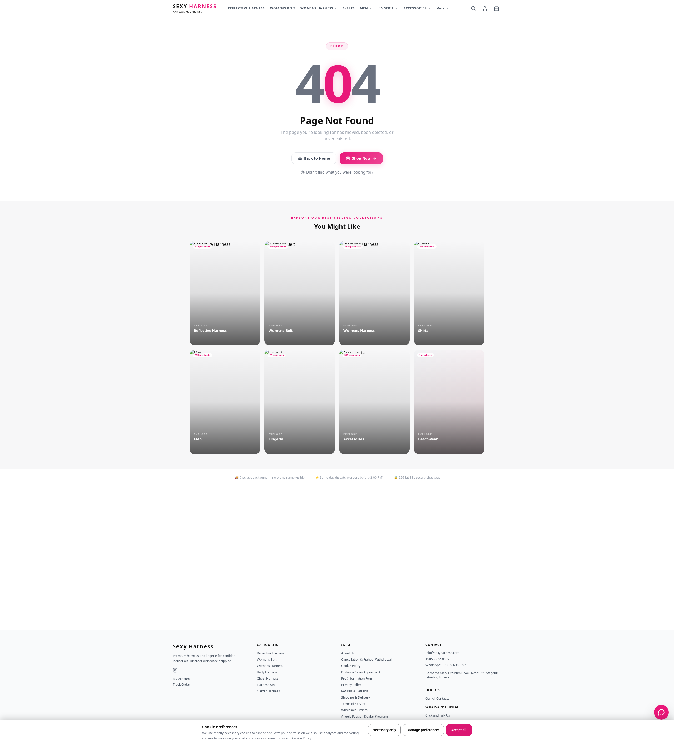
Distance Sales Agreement (360, 672)
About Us (348, 653)
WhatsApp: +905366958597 (445, 665)
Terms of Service (353, 704)
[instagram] (175, 670)
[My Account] (485, 8)
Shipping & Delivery (355, 697)
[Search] (473, 8)
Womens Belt (266, 659)
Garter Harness (268, 691)
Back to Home (317, 158)
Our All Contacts (437, 698)
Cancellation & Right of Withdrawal (366, 659)
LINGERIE (385, 8)
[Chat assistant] (661, 712)
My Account (181, 679)
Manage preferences (423, 730)
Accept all (459, 730)
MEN (364, 8)
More (440, 8)
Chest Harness (268, 678)
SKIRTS (349, 8)
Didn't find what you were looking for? (339, 172)
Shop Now (361, 158)
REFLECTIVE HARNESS (246, 8)
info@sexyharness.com (442, 652)
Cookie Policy (301, 738)
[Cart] (496, 8)
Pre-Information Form (357, 678)
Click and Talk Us (437, 715)
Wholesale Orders (354, 710)
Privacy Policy (351, 685)
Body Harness (267, 672)
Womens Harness (270, 666)
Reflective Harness (270, 653)
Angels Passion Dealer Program (364, 716)
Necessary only (384, 730)
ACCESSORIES (415, 8)
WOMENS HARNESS (316, 8)
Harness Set (266, 685)
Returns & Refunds (354, 691)
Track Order (181, 685)
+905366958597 (437, 659)
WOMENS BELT (282, 8)
